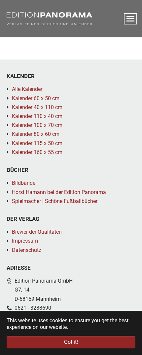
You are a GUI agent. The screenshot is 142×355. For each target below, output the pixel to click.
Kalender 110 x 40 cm (37, 116)
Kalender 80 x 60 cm (35, 134)
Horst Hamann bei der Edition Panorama (59, 192)
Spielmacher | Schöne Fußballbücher (54, 201)
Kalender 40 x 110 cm (37, 107)
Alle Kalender (27, 89)
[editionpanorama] (49, 19)
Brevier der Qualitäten (37, 232)
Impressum (25, 241)
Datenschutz (26, 250)
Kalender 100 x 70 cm (37, 125)
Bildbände (23, 183)
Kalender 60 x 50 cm (35, 98)
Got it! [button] (71, 342)
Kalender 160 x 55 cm (37, 152)
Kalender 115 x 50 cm (37, 143)
